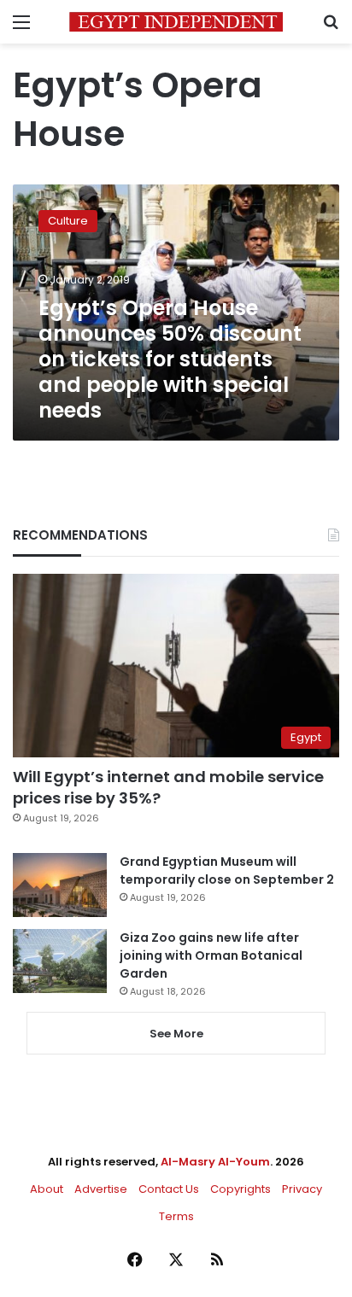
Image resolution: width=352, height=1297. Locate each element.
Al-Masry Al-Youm (215, 1162)
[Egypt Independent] (176, 22)
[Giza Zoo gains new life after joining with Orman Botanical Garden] (60, 961)
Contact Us (168, 1189)
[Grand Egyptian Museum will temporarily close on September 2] (60, 885)
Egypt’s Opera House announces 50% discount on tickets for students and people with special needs (170, 359)
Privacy (302, 1189)
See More (176, 1033)
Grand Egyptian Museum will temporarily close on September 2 (227, 870)
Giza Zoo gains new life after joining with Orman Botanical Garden (211, 955)
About (46, 1189)
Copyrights (240, 1189)
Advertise (100, 1189)
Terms (176, 1216)
